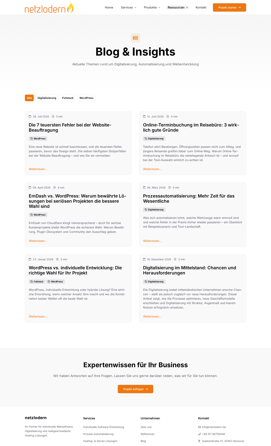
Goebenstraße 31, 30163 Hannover (223, 441)
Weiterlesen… (38, 169)
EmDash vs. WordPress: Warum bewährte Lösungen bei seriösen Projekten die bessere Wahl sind (77, 201)
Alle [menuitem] (29, 97)
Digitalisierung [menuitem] (47, 97)
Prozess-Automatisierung (98, 434)
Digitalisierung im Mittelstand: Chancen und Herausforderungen (189, 270)
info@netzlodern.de (214, 427)
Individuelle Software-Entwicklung (103, 427)
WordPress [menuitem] (86, 97)
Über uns (146, 427)
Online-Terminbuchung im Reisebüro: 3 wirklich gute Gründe (191, 127)
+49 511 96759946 (213, 434)
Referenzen (147, 434)
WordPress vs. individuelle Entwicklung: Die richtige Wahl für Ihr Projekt (75, 270)
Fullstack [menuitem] (68, 97)
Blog (143, 441)
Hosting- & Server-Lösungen (100, 441)
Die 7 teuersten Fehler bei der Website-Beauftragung (70, 127)
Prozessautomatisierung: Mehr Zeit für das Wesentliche (188, 198)
